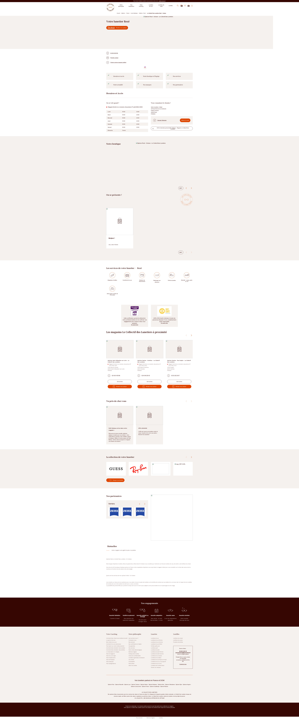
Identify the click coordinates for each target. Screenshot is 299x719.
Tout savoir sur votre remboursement (115, 646)
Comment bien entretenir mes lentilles (115, 649)
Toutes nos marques (156, 667)
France (127, 13)
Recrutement (132, 642)
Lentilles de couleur (178, 640)
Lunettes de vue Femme (156, 640)
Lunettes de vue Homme (157, 642)
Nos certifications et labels (135, 644)
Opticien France (145, 686)
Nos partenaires (178, 85)
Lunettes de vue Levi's (156, 663)
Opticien (123, 13)
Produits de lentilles (178, 642)
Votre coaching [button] (141, 5)
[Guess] (116, 469)
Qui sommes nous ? (133, 638)
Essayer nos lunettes (118, 480)
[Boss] (160, 469)
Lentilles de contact (178, 638)
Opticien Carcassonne (136, 686)
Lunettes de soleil (155, 649)
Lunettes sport (154, 648)
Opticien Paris (111, 684)
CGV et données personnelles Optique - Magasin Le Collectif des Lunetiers (173, 128)
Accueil (118, 13)
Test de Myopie (109, 661)
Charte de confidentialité (134, 655)
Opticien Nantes (144, 684)
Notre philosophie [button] (121, 5)
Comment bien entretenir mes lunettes (115, 648)
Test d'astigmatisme (111, 663)
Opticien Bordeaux (153, 684)
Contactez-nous (132, 640)
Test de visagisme (110, 653)
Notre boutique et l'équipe (151, 76)
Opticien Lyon (127, 684)
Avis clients (131, 659)
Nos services (177, 76)
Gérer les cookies (133, 665)
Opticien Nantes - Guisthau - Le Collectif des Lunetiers (148, 361)
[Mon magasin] (185, 5)
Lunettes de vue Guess (156, 655)
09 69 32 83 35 (183, 651)
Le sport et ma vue (110, 640)
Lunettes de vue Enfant (156, 644)
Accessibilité (132, 661)
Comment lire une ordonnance (113, 644)
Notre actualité (118, 85)
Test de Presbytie (110, 659)
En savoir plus (134, 324)
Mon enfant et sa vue (111, 642)
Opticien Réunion (164, 686)
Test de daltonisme (110, 657)
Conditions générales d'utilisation (137, 657)
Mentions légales (133, 651)
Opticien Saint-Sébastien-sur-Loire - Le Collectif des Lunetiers (118, 361)
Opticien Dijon (179, 684)
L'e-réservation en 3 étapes (112, 651)
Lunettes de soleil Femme (157, 651)
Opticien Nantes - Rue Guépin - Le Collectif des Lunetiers (179, 361)
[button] (188, 6)
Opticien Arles (161, 684)
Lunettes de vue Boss (156, 657)
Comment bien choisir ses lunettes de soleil (116, 638)
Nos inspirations (131, 5)
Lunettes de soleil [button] (161, 5)
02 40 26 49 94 (114, 53)
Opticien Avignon (187, 684)
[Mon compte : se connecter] (192, 5)
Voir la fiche (120, 381)
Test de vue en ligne (111, 655)
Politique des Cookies (134, 653)
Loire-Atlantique (134, 13)
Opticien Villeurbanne (170, 684)
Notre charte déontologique (135, 649)
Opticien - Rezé (142, 13)
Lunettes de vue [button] (151, 5)
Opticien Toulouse (135, 684)
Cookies (161, 717)
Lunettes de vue (155, 638)
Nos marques (147, 85)
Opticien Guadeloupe (154, 686)
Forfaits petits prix (155, 646)
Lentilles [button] (171, 5)
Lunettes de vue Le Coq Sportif (158, 661)
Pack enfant (131, 663)
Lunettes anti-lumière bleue (157, 665)
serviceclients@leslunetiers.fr (183, 652)
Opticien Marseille (119, 684)
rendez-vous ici (162, 1)
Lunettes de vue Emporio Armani (159, 659)
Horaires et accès (118, 76)
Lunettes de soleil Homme (157, 653)
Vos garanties (132, 646)
